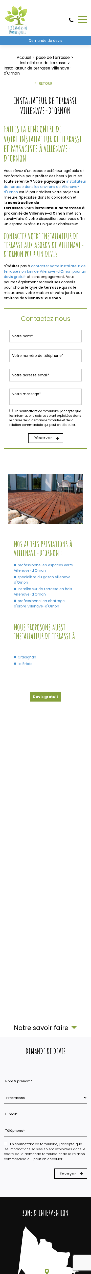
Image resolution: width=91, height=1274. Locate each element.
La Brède (25, 663)
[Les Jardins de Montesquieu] (16, 19)
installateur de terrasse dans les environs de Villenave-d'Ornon (45, 187)
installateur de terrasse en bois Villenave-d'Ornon (43, 591)
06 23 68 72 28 (71, 22)
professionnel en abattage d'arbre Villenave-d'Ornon (39, 603)
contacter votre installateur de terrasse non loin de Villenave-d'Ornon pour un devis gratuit (45, 271)
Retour (45, 83)
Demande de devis (45, 40)
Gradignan (27, 657)
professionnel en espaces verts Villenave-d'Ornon (43, 568)
